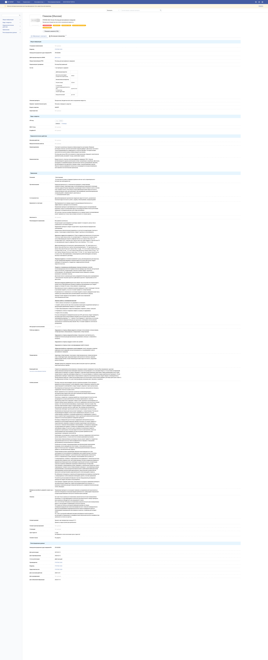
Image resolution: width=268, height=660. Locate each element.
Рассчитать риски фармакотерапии (38, 371)
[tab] (39, 36)
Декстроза (57, 57)
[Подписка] (256, 2)
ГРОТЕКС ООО (58, 49)
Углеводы (64, 123)
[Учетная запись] (262, 2)
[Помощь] (259, 2)
